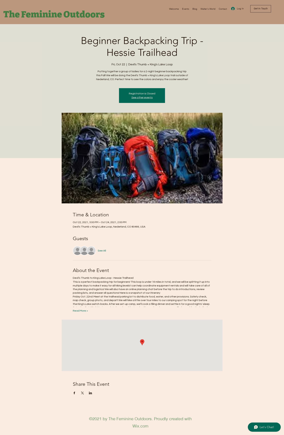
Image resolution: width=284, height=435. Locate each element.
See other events (142, 97)
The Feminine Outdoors (54, 14)
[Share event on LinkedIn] (90, 393)
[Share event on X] (82, 393)
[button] (260, 8)
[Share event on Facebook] (74, 393)
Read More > (80, 310)
